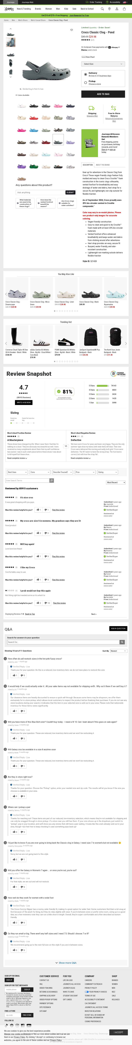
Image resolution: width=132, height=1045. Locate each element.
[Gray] (46, 103)
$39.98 (38, 307)
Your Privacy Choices (98, 992)
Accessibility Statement (95, 1000)
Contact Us (44, 980)
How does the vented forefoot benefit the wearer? (46, 203)
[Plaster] (58, 115)
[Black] (33, 103)
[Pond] (58, 139)
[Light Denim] (70, 127)
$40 (80, 355)
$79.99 (32, 357)
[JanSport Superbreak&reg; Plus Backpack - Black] (90, 336)
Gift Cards (67, 1000)
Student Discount (70, 996)
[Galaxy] (21, 164)
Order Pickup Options (48, 1000)
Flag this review (58, 510)
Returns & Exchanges (48, 992)
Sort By (105, 651)
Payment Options (46, 1003)
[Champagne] (46, 115)
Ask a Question (118, 629)
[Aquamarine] (46, 151)
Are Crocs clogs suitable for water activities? (67, 203)
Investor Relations (93, 1011)
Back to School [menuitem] (87, 8)
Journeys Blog (69, 988)
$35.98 (85, 355)
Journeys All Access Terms (96, 1007)
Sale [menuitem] (74, 8)
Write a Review (24, 402)
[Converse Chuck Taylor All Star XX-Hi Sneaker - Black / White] (17, 336)
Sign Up (9, 980)
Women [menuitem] (48, 8)
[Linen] (33, 151)
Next (10, 76)
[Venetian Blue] (33, 127)
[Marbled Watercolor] (70, 151)
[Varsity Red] (33, 115)
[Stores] (109, 9)
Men (113, 988)
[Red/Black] (46, 139)
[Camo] (21, 139)
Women (115, 984)
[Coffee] (21, 151)
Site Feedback (45, 1007)
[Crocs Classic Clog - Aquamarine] (115, 288)
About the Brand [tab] (103, 165)
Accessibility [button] (115, 2)
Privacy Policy (91, 988)
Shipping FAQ (92, 116)
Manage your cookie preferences (17, 1034)
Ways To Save (68, 992)
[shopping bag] (124, 9)
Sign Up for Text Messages (16, 985)
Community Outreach (93, 984)
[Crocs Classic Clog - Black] (90, 288)
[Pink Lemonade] (58, 103)
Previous (10, 28)
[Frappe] (46, 164)
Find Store (27, 1015)
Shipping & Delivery (47, 996)
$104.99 (9, 355)
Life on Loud (68, 980)
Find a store (10, 1011)
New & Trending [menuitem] (24, 8)
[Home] (9, 9)
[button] (125, 2)
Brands (115, 980)
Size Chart (90, 57)
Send (70, 193)
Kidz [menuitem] (66, 8)
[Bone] (21, 115)
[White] (21, 103)
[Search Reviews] (51, 480)
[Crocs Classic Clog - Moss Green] (41, 288)
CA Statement (90, 1003)
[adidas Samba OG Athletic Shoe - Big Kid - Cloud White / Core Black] (41, 336)
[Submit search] (122, 642)
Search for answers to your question (23, 638)
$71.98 (109, 355)
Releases (116, 1000)
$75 (105, 355)
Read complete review (16, 458)
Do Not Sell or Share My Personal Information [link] (95, 1016)
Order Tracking (96, 2)
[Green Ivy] (33, 164)
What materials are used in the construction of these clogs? (25, 203)
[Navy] (70, 103)
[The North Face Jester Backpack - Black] (115, 336)
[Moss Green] (46, 127)
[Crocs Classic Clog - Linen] (66, 288)
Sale (114, 996)
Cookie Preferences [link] (93, 1021)
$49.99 (8, 307)
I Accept (118, 1032)
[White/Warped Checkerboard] (33, 139)
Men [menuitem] (58, 8)
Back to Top (30, 614)
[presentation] (24, 9)
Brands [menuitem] (38, 8)
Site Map (43, 1011)
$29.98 (13, 307)
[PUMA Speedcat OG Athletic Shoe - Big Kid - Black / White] (66, 336)
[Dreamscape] (70, 115)
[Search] (102, 9)
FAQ (41, 984)
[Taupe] (21, 176)
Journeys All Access (72, 984)
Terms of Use (90, 996)
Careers (88, 980)
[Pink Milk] (58, 151)
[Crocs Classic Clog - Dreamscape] (17, 288)
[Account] (117, 9)
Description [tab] (88, 165)
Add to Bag (103, 94)
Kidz (113, 992)
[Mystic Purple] (70, 139)
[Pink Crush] (21, 127)
